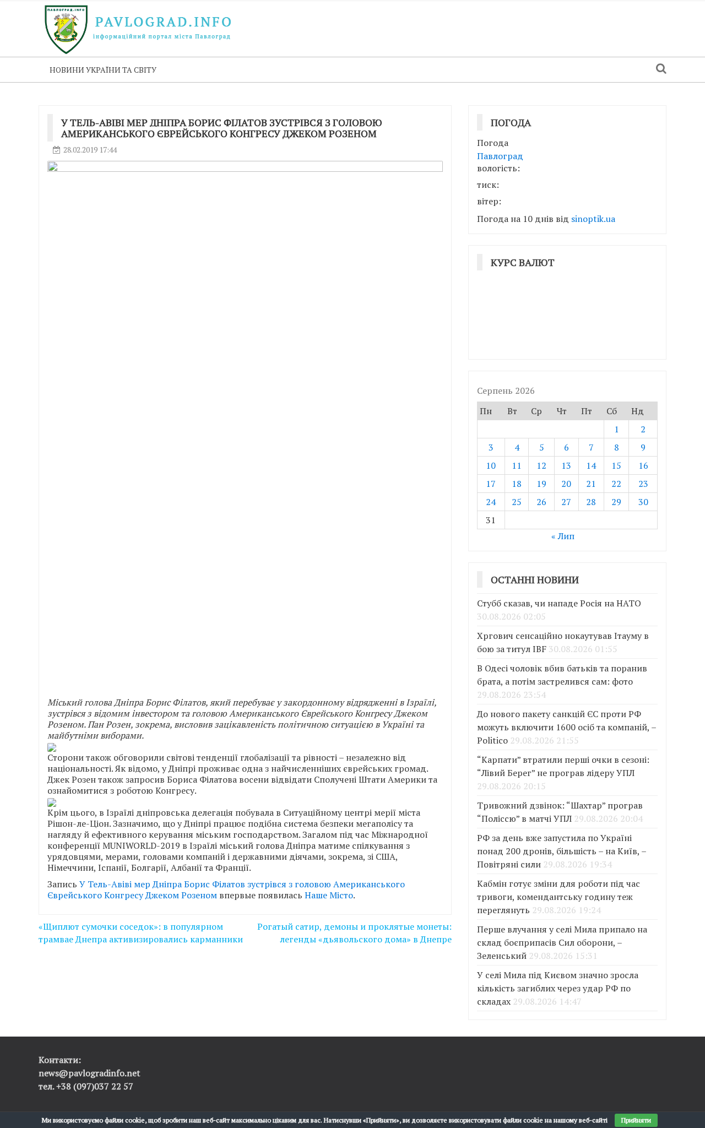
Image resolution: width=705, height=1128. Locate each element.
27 (566, 502)
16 (643, 465)
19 (541, 484)
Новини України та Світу (103, 69)
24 (491, 502)
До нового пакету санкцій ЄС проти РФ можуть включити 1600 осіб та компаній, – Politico (566, 727)
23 (643, 484)
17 (491, 484)
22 (616, 484)
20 (566, 484)
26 (541, 502)
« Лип (562, 536)
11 (517, 465)
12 (541, 465)
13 (566, 465)
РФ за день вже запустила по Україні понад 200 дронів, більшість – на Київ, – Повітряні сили (561, 851)
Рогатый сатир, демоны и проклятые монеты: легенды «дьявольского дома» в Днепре (354, 932)
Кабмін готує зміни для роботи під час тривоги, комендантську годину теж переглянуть (558, 896)
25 (517, 502)
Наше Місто (329, 895)
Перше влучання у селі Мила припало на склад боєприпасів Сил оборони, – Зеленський (562, 942)
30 (643, 502)
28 (591, 502)
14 (591, 465)
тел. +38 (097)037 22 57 (86, 1086)
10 (491, 465)
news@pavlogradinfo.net (89, 1073)
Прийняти (636, 1120)
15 (616, 465)
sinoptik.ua (593, 219)
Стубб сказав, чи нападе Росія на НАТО (559, 603)
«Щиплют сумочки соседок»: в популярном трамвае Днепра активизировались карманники (141, 932)
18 (517, 484)
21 (591, 484)
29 (616, 502)
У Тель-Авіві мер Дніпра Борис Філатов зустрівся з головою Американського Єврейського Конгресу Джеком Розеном (226, 889)
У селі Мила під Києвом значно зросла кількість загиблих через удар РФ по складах (557, 988)
